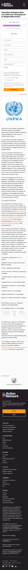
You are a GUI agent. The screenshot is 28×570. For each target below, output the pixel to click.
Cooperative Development (9, 480)
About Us (5, 482)
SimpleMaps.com (6, 540)
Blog (4, 486)
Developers (5, 496)
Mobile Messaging (7, 440)
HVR (10, 546)
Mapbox (14, 535)
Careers (4, 460)
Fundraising (5, 446)
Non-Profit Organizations (8, 425)
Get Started (5, 454)
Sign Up (14, 411)
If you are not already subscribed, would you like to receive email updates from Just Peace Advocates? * (13, 74)
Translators (18, 562)
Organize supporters (7, 473)
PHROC (20, 257)
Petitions (5, 442)
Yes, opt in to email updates (12, 77)
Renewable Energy (6, 562)
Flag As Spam (23, 94)
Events (4, 444)
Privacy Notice (6, 560)
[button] (24, 5)
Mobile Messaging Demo (8, 458)
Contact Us (5, 462)
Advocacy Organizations (8, 429)
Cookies (13, 562)
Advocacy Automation (8, 448)
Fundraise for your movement (10, 469)
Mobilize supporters (7, 471)
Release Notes (6, 484)
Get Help (5, 494)
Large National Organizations (9, 427)
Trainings (5, 493)
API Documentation (7, 500)
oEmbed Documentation (8, 502)
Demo (4, 456)
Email (4, 438)
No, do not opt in (9, 80)
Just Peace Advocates (14, 384)
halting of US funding (20, 211)
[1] (6, 166)
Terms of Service (13, 560)
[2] (17, 187)
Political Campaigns (7, 431)
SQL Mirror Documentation (9, 498)
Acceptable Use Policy (7, 564)
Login (14, 414)
